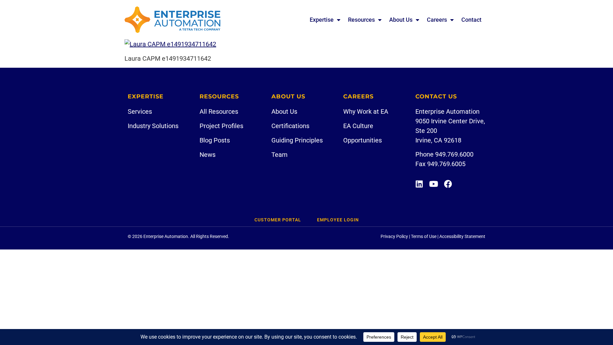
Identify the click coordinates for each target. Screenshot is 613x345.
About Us (400, 19)
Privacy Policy (394, 236)
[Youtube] (434, 184)
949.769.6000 (454, 154)
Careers (437, 19)
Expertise (322, 19)
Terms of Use (423, 236)
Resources (361, 19)
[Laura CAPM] (170, 44)
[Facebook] (448, 184)
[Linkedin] (419, 184)
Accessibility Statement (462, 236)
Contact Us (436, 96)
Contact (471, 19)
